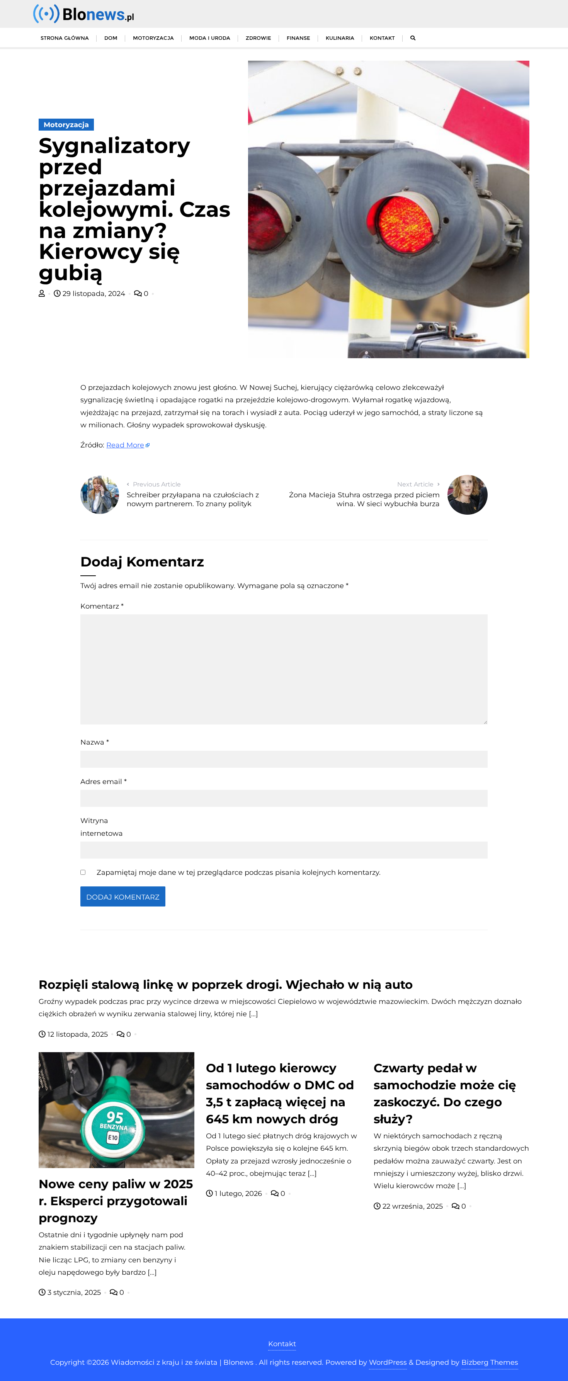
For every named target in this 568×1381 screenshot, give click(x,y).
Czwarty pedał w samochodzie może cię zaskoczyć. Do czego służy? (445, 1093)
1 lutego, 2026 (238, 1193)
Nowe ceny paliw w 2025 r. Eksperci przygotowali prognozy (116, 1201)
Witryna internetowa (101, 826)
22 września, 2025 (413, 1206)
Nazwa (94, 742)
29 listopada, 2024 (94, 293)
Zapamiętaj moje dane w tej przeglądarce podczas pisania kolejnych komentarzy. (239, 872)
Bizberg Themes (489, 1362)
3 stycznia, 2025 (74, 1292)
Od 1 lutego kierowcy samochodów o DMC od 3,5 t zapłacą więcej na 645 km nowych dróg (280, 1093)
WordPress (388, 1362)
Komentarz (102, 606)
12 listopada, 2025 (78, 1034)
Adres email (103, 781)
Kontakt (282, 1344)
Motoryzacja (66, 125)
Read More (125, 445)
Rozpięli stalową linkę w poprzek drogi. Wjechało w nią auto (226, 984)
